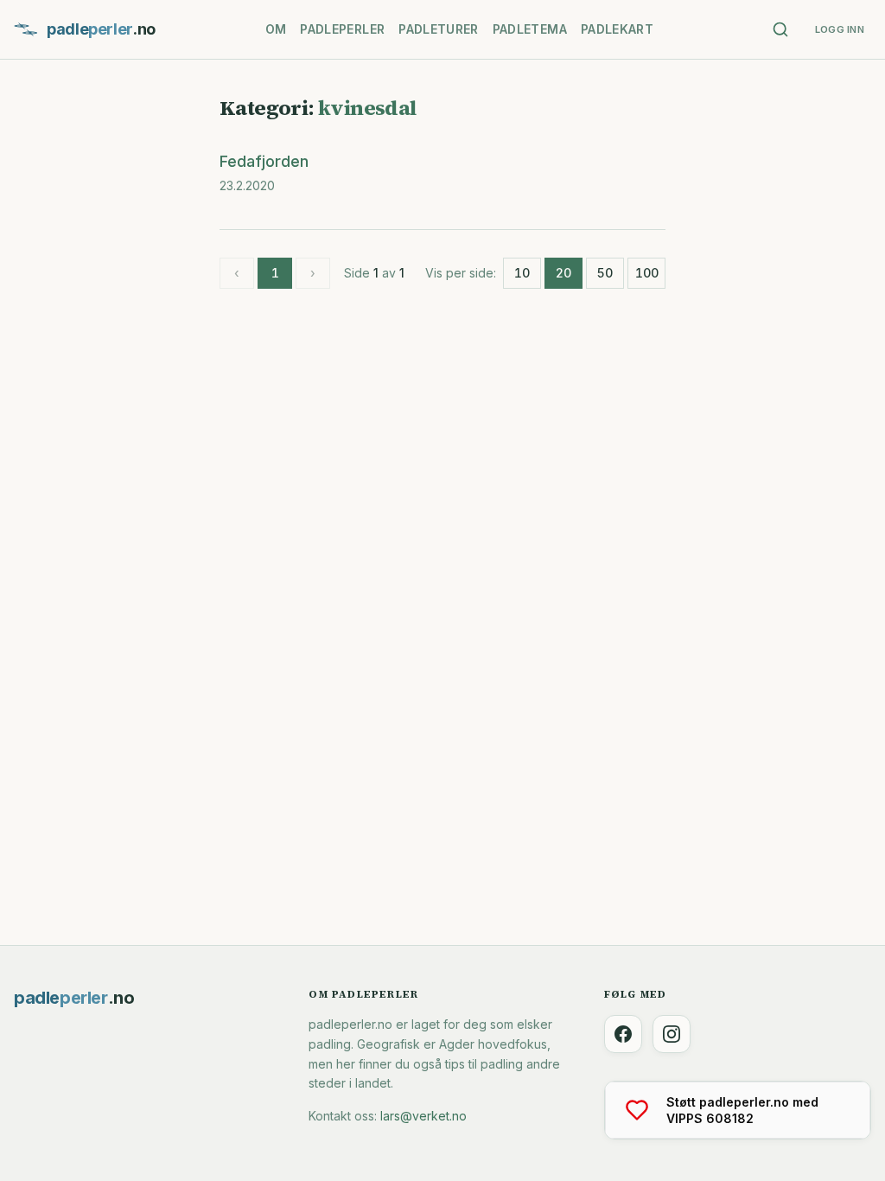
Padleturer (438, 29)
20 (563, 272)
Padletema (530, 29)
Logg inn (839, 29)
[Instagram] (672, 1034)
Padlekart (617, 29)
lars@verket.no (423, 1115)
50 (605, 272)
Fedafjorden (264, 161)
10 (522, 272)
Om (276, 29)
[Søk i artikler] (780, 29)
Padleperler (342, 29)
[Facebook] (623, 1034)
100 (647, 272)
